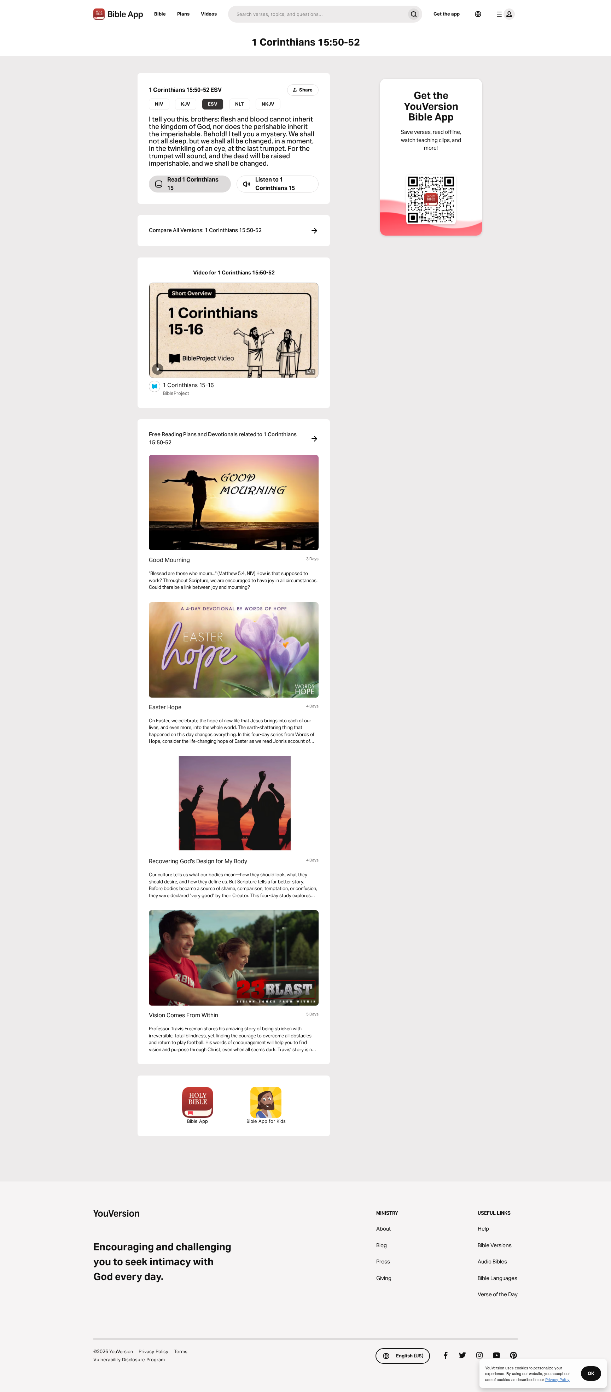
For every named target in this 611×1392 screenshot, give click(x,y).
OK (591, 1373)
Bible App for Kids (266, 1121)
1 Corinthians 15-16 (195, 385)
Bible (160, 14)
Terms (180, 1351)
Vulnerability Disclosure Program (129, 1359)
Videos (209, 14)
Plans (183, 14)
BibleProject (176, 393)
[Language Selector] (478, 14)
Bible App (197, 1121)
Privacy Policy (153, 1351)
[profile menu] (504, 14)
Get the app (446, 14)
